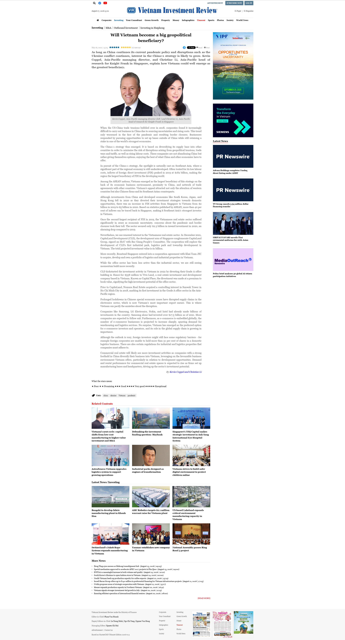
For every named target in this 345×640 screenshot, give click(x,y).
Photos (220, 20)
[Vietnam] (110, 418)
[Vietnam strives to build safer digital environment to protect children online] (191, 455)
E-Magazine (248, 11)
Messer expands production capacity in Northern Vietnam (118, 587)
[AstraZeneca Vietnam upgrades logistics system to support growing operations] (110, 455)
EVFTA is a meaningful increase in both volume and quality (118, 572)
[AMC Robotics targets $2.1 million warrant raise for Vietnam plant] (151, 496)
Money (176, 20)
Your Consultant (134, 20)
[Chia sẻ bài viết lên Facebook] (184, 47)
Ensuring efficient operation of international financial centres (119, 593)
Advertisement (215, 3)
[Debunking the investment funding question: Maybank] (151, 418)
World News (242, 20)
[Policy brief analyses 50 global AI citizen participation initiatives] (233, 259)
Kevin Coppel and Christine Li (185, 371)
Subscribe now (234, 3)
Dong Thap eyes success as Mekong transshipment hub (117, 566)
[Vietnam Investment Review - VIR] (172, 17)
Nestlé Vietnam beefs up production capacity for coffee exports (120, 578)
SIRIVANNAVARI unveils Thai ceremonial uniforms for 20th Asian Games (230, 240)
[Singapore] (191, 418)
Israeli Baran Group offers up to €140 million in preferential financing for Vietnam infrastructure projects (138, 581)
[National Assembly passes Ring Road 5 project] (191, 534)
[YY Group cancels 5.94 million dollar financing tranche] (233, 189)
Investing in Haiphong (152, 27)
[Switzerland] (110, 534)
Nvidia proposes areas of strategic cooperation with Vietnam (119, 584)
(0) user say (136, 47)
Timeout (201, 20)
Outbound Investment (126, 27)
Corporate (106, 20)
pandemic (131, 395)
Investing (118, 20)
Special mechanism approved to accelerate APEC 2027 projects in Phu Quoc (125, 569)
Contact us (109, 630)
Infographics (188, 20)
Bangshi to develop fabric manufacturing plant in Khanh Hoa (109, 513)
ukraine (113, 395)
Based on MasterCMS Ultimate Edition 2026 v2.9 (111, 634)
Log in (249, 3)
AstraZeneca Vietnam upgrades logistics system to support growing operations (109, 472)
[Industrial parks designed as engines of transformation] (151, 455)
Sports (211, 20)
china (106, 395)
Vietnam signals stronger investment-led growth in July (117, 590)
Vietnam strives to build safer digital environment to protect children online (189, 472)
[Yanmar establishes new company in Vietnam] (151, 534)
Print (208, 47)
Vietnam (122, 395)
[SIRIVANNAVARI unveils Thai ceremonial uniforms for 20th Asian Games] (233, 223)
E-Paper (238, 11)
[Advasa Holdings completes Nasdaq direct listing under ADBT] (233, 156)
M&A (108, 27)
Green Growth (152, 20)
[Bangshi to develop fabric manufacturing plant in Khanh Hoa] (110, 496)
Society (230, 20)
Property (165, 20)
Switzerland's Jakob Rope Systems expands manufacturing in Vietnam (110, 550)
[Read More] (204, 598)
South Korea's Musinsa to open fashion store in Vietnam (117, 575)
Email (200, 47)
